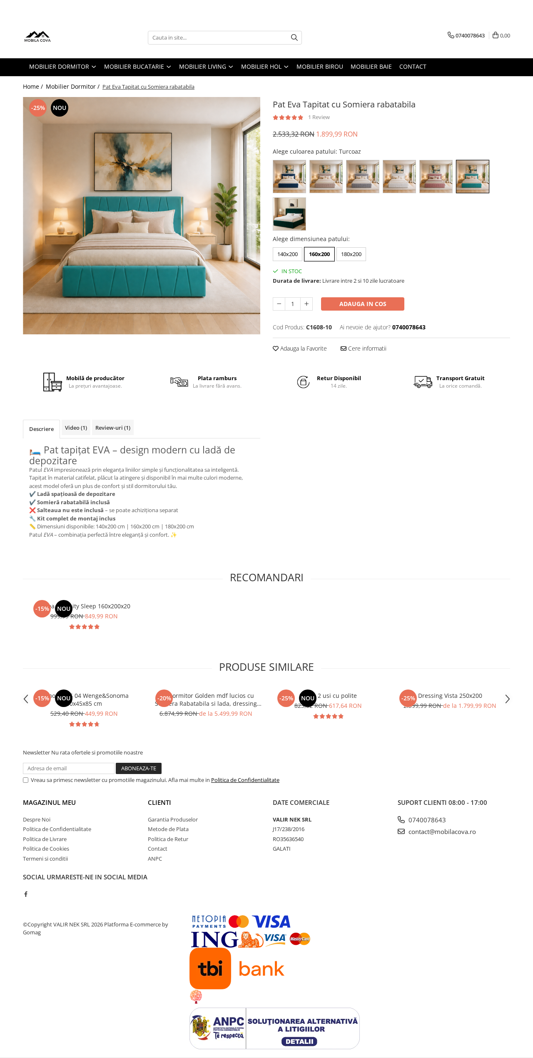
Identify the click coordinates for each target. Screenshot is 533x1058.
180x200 (351, 254)
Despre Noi (36, 819)
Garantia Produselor (173, 819)
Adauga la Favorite (303, 348)
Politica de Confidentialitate (245, 780)
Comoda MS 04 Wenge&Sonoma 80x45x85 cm (84, 699)
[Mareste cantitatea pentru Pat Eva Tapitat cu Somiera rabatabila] (306, 304)
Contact (157, 848)
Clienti (159, 802)
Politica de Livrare (45, 839)
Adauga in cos (362, 304)
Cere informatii (366, 348)
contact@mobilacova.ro (441, 831)
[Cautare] (294, 38)
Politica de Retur (168, 839)
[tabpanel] (141, 215)
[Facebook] (25, 894)
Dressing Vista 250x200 (450, 696)
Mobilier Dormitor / (73, 86)
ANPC (155, 858)
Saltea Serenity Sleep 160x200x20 (83, 606)
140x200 (287, 254)
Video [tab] (76, 427)
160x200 (319, 254)
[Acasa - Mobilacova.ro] (64, 37)
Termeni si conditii (45, 858)
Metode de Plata (168, 829)
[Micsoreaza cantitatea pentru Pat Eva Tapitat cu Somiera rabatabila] (279, 304)
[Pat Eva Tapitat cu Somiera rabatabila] (141, 215)
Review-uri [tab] (112, 427)
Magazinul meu (49, 802)
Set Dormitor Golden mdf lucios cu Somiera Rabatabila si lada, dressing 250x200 (206, 699)
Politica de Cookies (46, 848)
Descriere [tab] (41, 429)
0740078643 (426, 820)
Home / (34, 86)
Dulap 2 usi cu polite (328, 696)
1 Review (319, 117)
